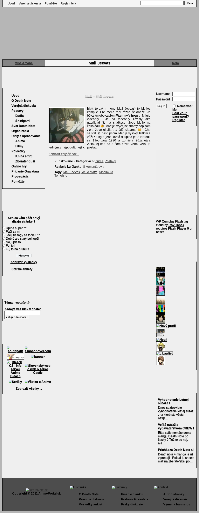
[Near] (161, 339)
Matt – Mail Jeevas (99, 96)
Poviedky (18, 151)
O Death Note (21, 100)
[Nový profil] (166, 325)
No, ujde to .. (14, 242)
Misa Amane (24, 63)
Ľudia (19, 115)
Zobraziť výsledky (23, 262)
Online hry (19, 166)
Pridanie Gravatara (25, 171)
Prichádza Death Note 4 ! (176, 449)
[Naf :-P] (161, 294)
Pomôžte (51, 3)
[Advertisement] (99, 77)
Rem (175, 63)
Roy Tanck (176, 225)
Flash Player (177, 228)
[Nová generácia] (161, 313)
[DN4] (161, 284)
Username (163, 93)
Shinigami (22, 120)
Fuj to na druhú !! (17, 249)
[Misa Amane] (161, 350)
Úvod (11, 3)
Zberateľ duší (25, 161)
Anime (20, 141)
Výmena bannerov (176, 504)
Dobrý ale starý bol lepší (22, 238)
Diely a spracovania (25, 136)
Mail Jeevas (71, 172)
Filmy (19, 146)
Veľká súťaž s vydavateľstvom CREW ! (176, 426)
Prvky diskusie (132, 504)
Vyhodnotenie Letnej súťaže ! (173, 401)
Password (163, 99)
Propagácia (19, 176)
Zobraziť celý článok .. (64, 154)
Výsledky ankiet (90, 504)
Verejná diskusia (30, 3)
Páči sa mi (13, 231)
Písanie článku (132, 494)
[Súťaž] (161, 275)
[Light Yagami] (161, 364)
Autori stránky (173, 494)
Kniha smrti (23, 156)
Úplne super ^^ (16, 228)
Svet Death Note (23, 125)
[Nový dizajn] (161, 336)
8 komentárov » (93, 166)
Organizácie (20, 131)
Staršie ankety (21, 269)
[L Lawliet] (164, 353)
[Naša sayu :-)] (161, 322)
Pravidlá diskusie (91, 499)
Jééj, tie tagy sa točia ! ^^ (23, 235)
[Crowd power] (161, 303)
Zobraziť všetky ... (29, 388)
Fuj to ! (10, 245)
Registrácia (68, 3)
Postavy (17, 110)
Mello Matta (89, 172)
